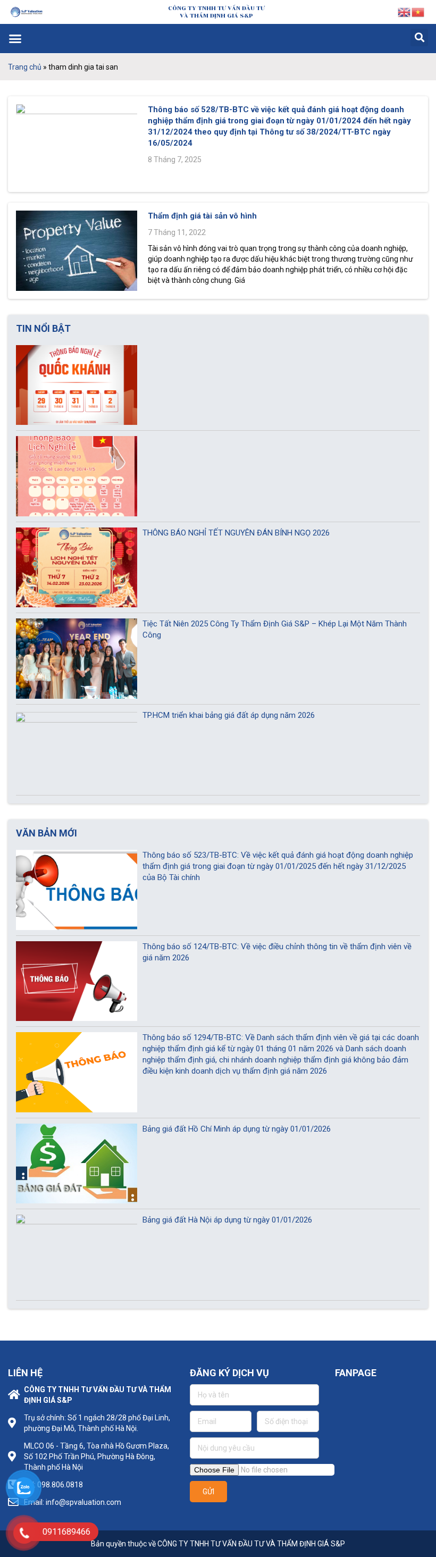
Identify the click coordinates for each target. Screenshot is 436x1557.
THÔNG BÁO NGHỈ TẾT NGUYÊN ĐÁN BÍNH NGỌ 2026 (236, 533)
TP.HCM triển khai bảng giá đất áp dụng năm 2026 (228, 715)
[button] (15, 39)
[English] (405, 11)
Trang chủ (24, 67)
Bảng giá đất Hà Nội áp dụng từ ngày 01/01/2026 (227, 1220)
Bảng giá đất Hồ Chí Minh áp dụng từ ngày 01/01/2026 (236, 1129)
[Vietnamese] (418, 11)
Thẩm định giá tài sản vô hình (202, 216)
